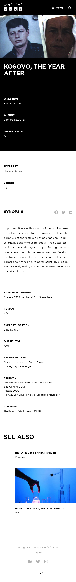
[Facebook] (30, 561)
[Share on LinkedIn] (70, 212)
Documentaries (13, 171)
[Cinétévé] (13, 7)
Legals (38, 552)
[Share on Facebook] (56, 212)
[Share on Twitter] (63, 212)
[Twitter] (38, 561)
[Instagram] (46, 561)
